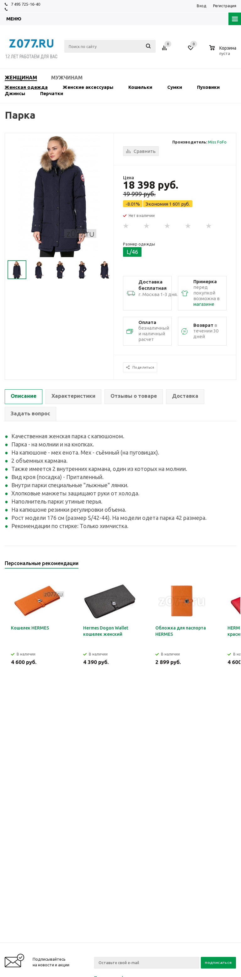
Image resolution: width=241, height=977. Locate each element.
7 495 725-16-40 (25, 4)
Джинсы (15, 93)
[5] (209, 226)
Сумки (174, 87)
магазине (203, 304)
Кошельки (140, 87)
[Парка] (59, 195)
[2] (147, 226)
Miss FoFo (217, 142)
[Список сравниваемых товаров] (165, 50)
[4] (188, 226)
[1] (126, 226)
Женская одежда (26, 87)
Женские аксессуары (88, 87)
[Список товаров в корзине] (223, 52)
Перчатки (51, 93)
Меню (13, 18)
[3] (167, 226)
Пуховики (208, 87)
